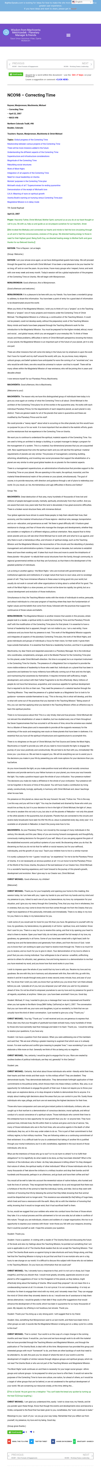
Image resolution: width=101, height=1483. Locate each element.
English (78, 2)
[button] (68, 35)
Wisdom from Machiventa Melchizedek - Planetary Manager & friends (25, 32)
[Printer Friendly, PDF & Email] (16, 74)
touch (73, 8)
